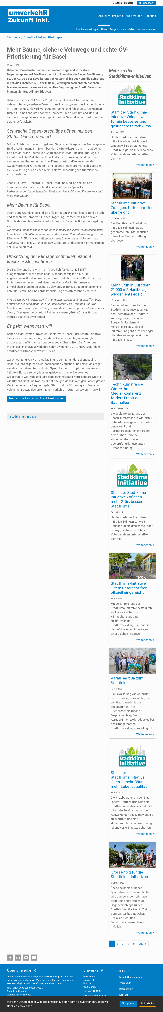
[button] (10, 958)
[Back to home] (28, 16)
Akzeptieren (128, 1003)
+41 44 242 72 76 (92, 991)
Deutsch (117, 3)
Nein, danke (147, 1003)
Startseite (13, 37)
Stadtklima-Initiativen (24, 416)
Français (128, 3)
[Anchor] (4, 131)
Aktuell (28, 37)
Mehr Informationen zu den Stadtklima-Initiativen (36, 398)
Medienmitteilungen (49, 37)
